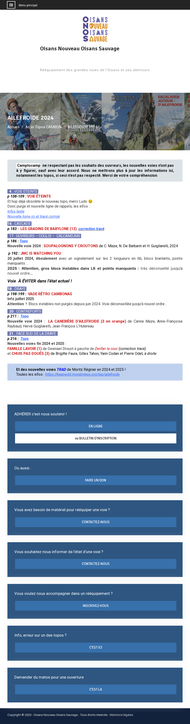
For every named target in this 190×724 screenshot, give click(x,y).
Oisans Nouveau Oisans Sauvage (79, 48)
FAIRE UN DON (95, 480)
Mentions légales (121, 715)
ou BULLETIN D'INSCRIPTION (96, 438)
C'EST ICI (95, 647)
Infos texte (15, 211)
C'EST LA (95, 689)
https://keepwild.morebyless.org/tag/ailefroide (82, 374)
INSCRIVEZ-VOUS (96, 606)
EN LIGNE (96, 426)
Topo (23, 241)
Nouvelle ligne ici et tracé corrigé (33, 216)
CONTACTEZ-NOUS (96, 522)
